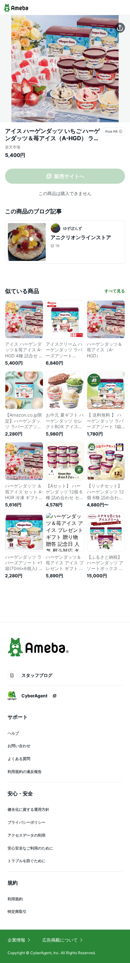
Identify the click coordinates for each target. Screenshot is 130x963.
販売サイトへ (69, 176)
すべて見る (114, 290)
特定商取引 (17, 911)
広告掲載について (60, 940)
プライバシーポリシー (26, 822)
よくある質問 (19, 758)
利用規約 (15, 899)
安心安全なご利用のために (30, 848)
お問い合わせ (19, 745)
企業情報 (16, 940)
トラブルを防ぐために (26, 860)
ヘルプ (13, 733)
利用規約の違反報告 (25, 771)
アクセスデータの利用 (26, 835)
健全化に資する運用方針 (28, 809)
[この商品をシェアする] (120, 28)
